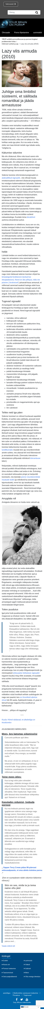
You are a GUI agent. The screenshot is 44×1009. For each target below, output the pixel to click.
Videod (27, 964)
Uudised (28, 968)
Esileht (5, 960)
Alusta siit (6, 964)
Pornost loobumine (9, 968)
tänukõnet (31, 217)
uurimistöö (37, 33)
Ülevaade (6, 33)
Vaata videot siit (8, 946)
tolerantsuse (35, 458)
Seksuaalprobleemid (10, 976)
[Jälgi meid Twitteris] (21, 1000)
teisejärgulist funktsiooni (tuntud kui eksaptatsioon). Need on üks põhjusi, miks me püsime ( (21, 280)
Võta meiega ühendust (32, 976)
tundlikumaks (7, 450)
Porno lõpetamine (21, 33)
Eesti (26, 1007)
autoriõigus (6, 993)
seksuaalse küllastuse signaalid (26, 673)
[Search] (37, 12)
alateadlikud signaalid (11, 178)
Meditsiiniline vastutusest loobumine (25, 993)
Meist (27, 972)
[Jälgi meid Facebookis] (17, 1000)
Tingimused (27, 995)
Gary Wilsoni (17, 1002)
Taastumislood (8, 972)
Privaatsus (16, 995)
